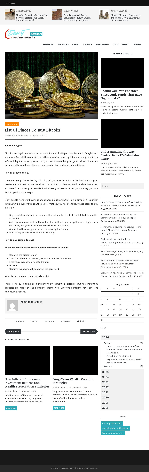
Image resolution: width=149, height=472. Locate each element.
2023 (105, 382)
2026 (105, 337)
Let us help (10, 3)
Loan (115, 44)
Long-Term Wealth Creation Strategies (73, 381)
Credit (76, 44)
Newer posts (89, 331)
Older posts (13, 331)
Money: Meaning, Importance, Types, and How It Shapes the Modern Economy (126, 18)
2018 (105, 407)
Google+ (49, 321)
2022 (105, 387)
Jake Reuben (21, 135)
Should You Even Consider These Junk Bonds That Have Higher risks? (121, 94)
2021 (105, 392)
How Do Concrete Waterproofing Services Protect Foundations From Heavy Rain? (32, 18)
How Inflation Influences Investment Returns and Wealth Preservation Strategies (27, 382)
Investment (102, 44)
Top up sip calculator (112, 433)
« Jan (103, 327)
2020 (105, 397)
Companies (63, 44)
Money (125, 44)
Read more (11, 408)
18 (108, 309)
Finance (87, 44)
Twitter (34, 321)
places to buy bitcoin (34, 180)
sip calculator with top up (115, 428)
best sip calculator (111, 423)
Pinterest (65, 321)
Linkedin (81, 321)
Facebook (19, 321)
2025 (105, 372)
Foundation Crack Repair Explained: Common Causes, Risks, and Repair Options (77, 18)
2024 (105, 377)
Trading (136, 44)
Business (48, 44)
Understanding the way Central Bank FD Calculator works (120, 155)
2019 (105, 402)
